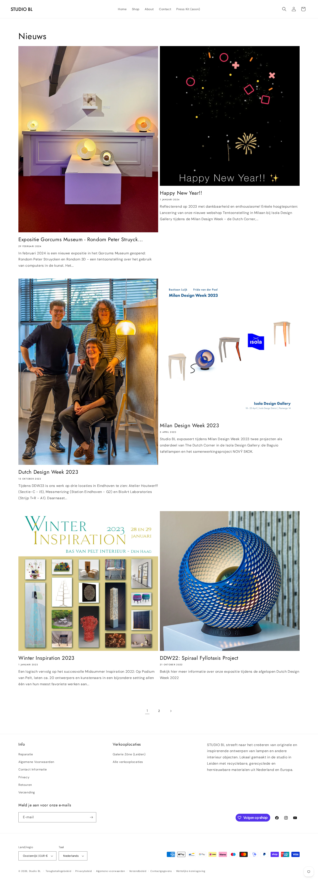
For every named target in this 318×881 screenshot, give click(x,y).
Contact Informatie (32, 769)
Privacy (23, 777)
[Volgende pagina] (170, 711)
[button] (284, 9)
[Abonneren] (91, 817)
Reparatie (25, 754)
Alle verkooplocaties (128, 762)
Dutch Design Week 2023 (48, 472)
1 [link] (147, 710)
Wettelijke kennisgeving (190, 871)
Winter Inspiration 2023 (46, 658)
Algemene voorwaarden (110, 871)
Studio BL (35, 871)
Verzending (26, 792)
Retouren (25, 785)
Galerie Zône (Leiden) (129, 754)
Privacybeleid (83, 871)
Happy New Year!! (181, 192)
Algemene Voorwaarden (36, 762)
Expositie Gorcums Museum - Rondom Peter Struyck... (80, 239)
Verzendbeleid (137, 871)
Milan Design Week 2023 (189, 425)
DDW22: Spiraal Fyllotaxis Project (199, 658)
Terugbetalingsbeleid (58, 871)
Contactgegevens (161, 871)
